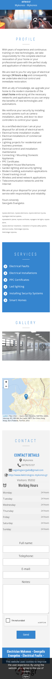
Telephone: (26, 556)
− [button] (6, 386)
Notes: (26, 582)
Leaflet (5, 416)
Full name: (26, 543)
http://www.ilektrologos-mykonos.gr (28, 475)
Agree (26, 676)
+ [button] (6, 382)
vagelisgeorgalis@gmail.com (28, 470)
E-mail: (26, 569)
